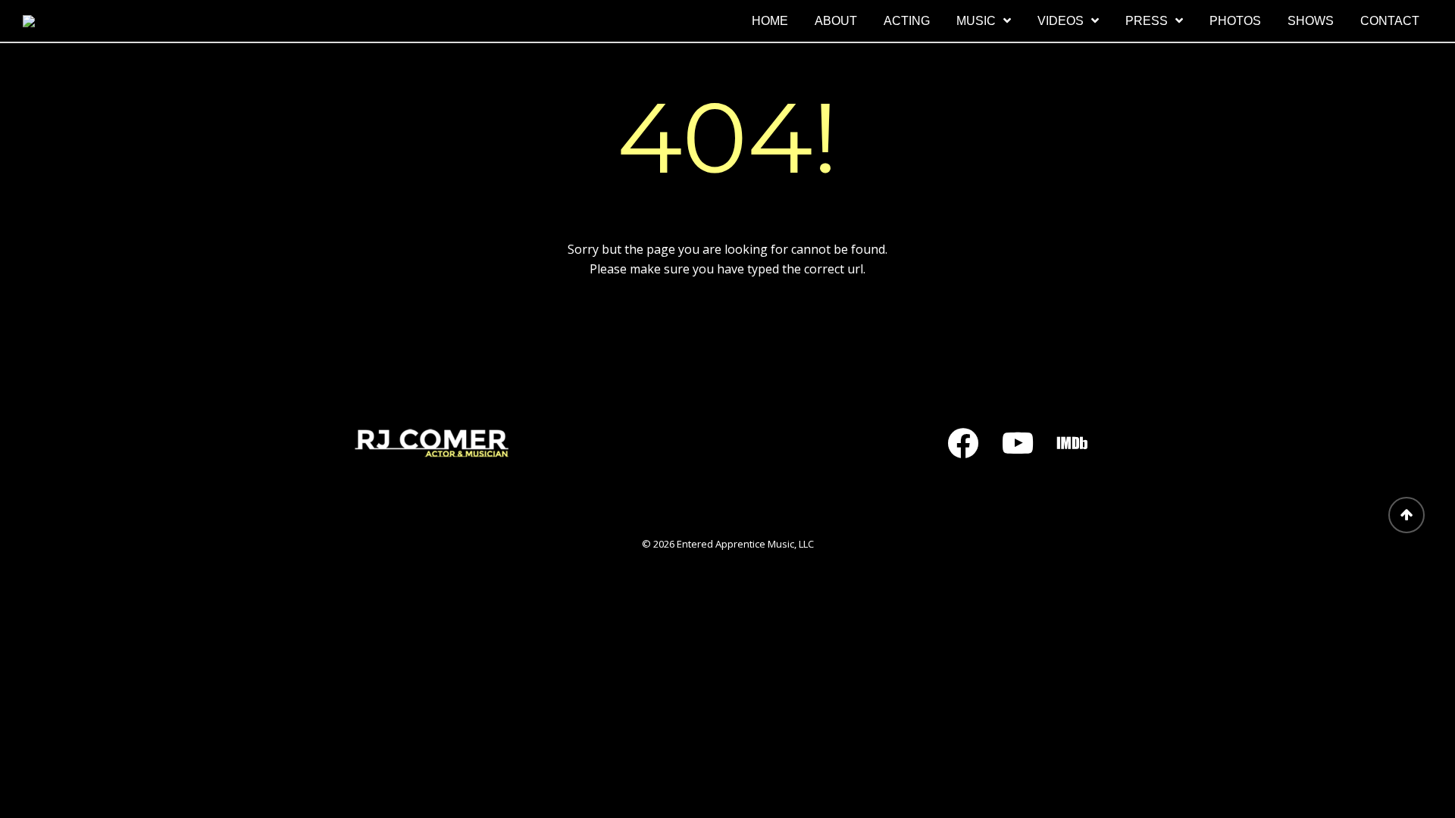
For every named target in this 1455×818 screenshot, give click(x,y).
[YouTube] (1017, 443)
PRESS (1146, 20)
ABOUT (836, 20)
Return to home (727, 325)
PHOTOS (1235, 20)
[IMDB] (1072, 443)
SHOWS (1311, 20)
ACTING (907, 20)
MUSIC (976, 20)
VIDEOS (1060, 20)
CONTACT (1389, 20)
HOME (770, 20)
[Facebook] (963, 443)
